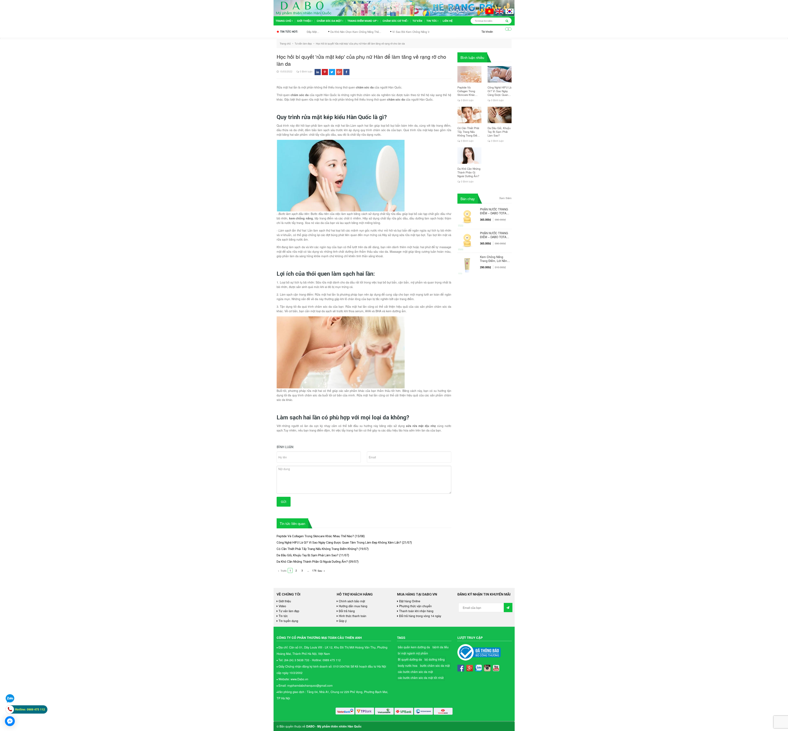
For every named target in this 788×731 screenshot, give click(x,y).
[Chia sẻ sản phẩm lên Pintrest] (325, 72)
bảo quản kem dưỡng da (414, 647)
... (308, 570)
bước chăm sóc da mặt (435, 665)
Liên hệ (447, 20)
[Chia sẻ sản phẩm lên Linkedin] (317, 72)
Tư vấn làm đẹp (289, 611)
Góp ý (343, 621)
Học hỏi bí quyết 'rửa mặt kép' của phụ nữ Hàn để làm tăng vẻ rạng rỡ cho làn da (361, 60)
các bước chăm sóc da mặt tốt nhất (421, 678)
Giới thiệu (304, 20)
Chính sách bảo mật (352, 601)
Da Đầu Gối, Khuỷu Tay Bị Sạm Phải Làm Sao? (307, 555)
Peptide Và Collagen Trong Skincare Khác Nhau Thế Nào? (315, 536)
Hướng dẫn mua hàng (353, 606)
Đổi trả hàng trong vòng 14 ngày (420, 616)
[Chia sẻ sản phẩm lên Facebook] (346, 72)
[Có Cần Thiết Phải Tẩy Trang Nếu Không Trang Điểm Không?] (469, 115)
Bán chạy (467, 198)
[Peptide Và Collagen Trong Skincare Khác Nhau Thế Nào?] (469, 74)
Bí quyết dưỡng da (410, 659)
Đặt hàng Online (409, 601)
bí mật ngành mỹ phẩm (413, 653)
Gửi (283, 502)
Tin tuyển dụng (288, 621)
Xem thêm (505, 198)
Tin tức (432, 20)
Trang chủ (284, 20)
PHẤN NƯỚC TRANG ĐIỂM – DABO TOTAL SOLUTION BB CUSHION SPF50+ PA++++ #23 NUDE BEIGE (494, 211)
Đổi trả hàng (347, 611)
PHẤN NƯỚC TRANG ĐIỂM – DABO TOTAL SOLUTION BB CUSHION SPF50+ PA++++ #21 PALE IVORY (494, 235)
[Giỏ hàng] (505, 31)
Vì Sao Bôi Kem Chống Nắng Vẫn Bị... (361, 32)
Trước (283, 570)
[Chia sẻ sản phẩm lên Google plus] (339, 72)
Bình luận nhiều (472, 57)
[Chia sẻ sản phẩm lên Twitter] (332, 72)
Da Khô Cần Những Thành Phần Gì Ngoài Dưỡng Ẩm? (312, 561)
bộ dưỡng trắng (435, 659)
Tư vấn (417, 20)
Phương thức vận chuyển (415, 606)
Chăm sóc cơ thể (395, 20)
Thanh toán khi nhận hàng (416, 611)
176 (314, 570)
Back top (767, 582)
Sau (320, 570)
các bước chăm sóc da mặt (415, 672)
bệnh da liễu (441, 647)
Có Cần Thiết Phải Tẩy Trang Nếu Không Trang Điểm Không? (317, 549)
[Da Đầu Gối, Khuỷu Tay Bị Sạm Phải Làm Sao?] (500, 115)
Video (282, 606)
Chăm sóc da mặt (329, 20)
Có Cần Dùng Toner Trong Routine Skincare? (421, 32)
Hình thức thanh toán (352, 616)
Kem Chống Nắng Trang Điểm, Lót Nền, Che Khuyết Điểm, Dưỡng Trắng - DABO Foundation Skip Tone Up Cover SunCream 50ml (494, 259)
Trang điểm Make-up (362, 20)
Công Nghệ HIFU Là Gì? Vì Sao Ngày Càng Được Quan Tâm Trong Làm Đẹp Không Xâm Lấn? (339, 542)
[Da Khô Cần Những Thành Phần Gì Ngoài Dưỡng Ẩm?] (469, 155)
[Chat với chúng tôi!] (10, 721)
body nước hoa (407, 665)
